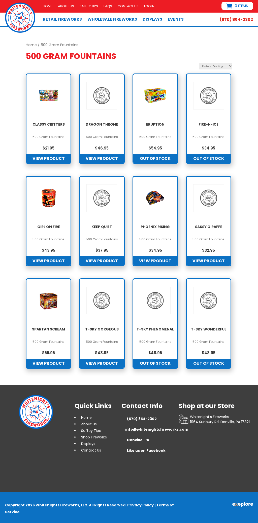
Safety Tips (89, 7)
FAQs (108, 7)
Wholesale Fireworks (112, 19)
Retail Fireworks (62, 19)
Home (47, 7)
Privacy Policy (140, 505)
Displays (152, 19)
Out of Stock (155, 158)
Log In (149, 7)
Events (176, 19)
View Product (49, 158)
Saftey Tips (91, 430)
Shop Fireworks (94, 437)
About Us (66, 7)
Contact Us (128, 7)
